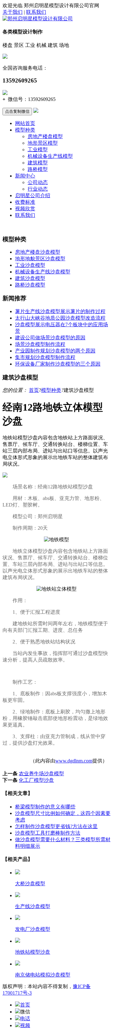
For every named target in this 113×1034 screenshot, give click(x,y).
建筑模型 (38, 162)
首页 (34, 390)
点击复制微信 (17, 111)
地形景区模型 (43, 143)
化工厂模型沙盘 (36, 780)
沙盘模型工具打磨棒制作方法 (47, 833)
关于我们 (13, 12)
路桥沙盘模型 (30, 284)
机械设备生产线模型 (50, 156)
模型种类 (25, 129)
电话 (25, 1018)
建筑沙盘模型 (30, 278)
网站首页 (25, 123)
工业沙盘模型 (30, 265)
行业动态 (38, 189)
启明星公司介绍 (32, 195)
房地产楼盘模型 (45, 136)
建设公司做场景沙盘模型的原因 (50, 337)
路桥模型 (38, 169)
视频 (25, 1025)
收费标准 (25, 202)
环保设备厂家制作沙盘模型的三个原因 (57, 364)
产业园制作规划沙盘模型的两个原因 (55, 350)
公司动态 (38, 182)
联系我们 (36, 12)
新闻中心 (25, 175)
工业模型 (38, 149)
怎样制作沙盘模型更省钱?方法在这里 (56, 826)
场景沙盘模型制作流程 (40, 344)
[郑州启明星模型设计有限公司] (38, 18)
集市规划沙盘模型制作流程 (45, 357)
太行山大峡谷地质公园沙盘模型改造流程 (60, 318)
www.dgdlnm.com (73, 760)
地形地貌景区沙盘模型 (40, 258)
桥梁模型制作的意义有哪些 (45, 806)
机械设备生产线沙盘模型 (42, 271)
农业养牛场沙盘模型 (41, 773)
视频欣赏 (25, 208)
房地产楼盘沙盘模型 (37, 252)
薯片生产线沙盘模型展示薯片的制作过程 (60, 311)
